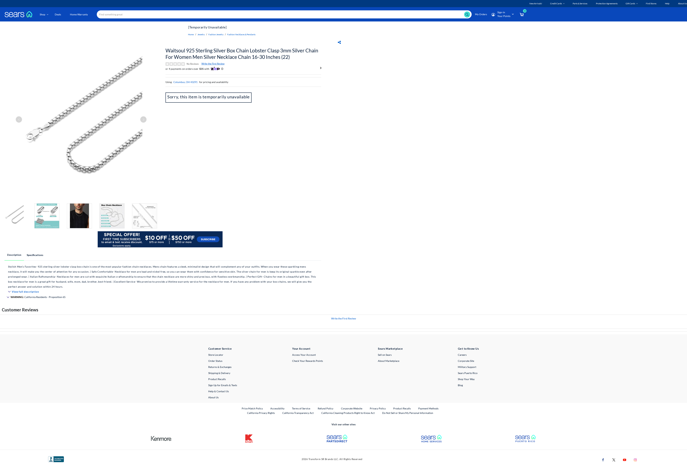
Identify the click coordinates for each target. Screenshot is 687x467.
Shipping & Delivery (219, 373)
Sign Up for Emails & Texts (222, 385)
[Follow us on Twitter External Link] (613, 459)
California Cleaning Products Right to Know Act (348, 412)
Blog (460, 385)
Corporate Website (352, 408)
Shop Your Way (466, 379)
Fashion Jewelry (215, 34)
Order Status (215, 360)
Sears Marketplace (390, 348)
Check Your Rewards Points (307, 360)
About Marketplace (388, 360)
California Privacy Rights (261, 412)
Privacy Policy (378, 408)
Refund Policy (325, 408)
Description (14, 254)
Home (191, 34)
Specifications (35, 254)
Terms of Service (301, 408)
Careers (462, 354)
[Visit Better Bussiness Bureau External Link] (56, 458)
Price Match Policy (252, 408)
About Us (213, 397)
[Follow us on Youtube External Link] (624, 459)
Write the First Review (213, 63)
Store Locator (215, 354)
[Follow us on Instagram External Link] (635, 459)
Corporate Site (466, 360)
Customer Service (220, 348)
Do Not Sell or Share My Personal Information (407, 412)
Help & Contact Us (218, 391)
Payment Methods (428, 408)
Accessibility (277, 408)
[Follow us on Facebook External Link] (603, 459)
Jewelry (201, 34)
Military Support (467, 366)
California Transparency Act (298, 412)
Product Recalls (217, 379)
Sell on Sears (385, 354)
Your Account (301, 348)
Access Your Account (304, 354)
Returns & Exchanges (220, 366)
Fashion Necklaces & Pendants (241, 34)
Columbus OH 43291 (185, 82)
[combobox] (284, 14)
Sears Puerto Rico (468, 373)
